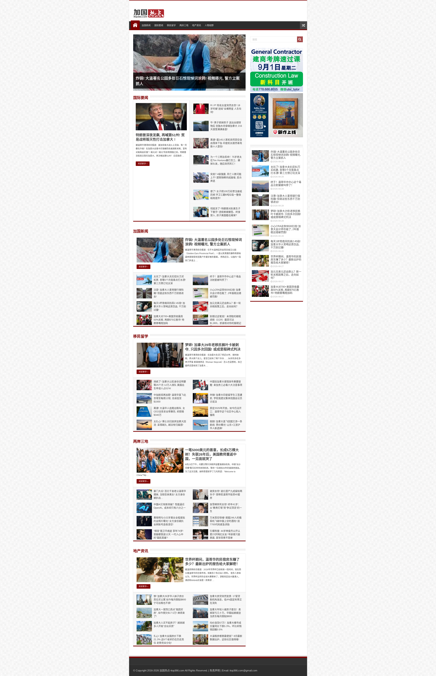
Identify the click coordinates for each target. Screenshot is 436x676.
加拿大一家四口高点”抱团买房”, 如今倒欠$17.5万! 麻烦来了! (169, 613)
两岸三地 (184, 25)
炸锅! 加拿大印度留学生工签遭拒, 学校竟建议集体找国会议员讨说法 (226, 398)
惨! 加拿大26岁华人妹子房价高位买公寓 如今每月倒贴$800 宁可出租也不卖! (170, 599)
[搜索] (300, 39)
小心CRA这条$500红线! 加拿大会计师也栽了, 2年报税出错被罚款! (225, 293)
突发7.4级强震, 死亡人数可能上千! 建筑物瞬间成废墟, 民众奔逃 (226, 177)
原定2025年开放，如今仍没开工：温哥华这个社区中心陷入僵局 (226, 411)
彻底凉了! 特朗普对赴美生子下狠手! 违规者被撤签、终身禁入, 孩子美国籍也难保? (225, 212)
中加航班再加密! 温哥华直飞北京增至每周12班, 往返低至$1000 (170, 398)
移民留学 (171, 25)
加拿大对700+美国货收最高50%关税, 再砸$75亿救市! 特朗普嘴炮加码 (169, 319)
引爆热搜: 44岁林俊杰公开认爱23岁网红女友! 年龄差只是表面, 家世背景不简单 (225, 534)
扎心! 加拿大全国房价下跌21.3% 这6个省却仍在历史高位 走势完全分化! (169, 639)
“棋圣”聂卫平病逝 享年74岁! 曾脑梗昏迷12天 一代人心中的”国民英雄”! (168, 534)
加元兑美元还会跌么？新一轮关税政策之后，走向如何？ (286, 274)
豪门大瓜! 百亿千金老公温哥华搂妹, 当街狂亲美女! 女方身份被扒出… (170, 494)
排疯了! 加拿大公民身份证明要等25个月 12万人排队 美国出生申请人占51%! (170, 385)
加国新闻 (146, 25)
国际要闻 (158, 25)
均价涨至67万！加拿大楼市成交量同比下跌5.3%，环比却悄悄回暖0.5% (226, 626)
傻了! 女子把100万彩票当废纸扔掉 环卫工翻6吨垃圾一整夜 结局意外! (226, 194)
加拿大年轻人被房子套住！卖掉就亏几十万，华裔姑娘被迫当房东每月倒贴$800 (225, 613)
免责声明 (215, 670)
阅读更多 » (142, 163)
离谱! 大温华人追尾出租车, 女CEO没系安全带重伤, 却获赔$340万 (169, 411)
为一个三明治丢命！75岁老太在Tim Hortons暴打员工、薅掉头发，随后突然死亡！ (226, 160)
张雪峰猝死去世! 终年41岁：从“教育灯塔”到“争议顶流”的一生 (226, 507)
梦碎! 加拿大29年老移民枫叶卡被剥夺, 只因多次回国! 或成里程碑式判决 (286, 214)
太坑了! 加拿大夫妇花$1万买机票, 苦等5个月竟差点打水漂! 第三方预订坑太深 (170, 280)
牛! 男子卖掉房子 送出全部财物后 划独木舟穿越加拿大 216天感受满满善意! (226, 126)
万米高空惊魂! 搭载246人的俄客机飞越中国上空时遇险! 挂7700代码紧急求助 (226, 521)
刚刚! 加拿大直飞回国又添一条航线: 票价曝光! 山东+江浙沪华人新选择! (226, 425)
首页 (135, 24)
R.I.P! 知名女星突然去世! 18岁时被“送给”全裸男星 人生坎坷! (225, 108)
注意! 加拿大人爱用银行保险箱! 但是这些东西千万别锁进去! (169, 293)
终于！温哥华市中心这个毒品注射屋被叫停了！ (286, 184)
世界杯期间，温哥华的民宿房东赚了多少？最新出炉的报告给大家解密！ (286, 259)
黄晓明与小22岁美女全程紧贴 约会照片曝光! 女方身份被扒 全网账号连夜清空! (169, 521)
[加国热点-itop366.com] (148, 12)
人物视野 (209, 25)
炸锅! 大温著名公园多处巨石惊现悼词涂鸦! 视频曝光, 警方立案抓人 (286, 154)
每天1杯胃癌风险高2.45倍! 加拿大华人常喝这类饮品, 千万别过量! (170, 306)
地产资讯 (196, 25)
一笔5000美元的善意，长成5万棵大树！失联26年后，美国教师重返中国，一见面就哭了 (212, 454)
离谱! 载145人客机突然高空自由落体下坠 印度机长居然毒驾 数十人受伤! (226, 143)
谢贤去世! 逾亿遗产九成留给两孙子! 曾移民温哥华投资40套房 (226, 494)
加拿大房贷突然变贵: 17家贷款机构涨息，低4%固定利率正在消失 (226, 599)
